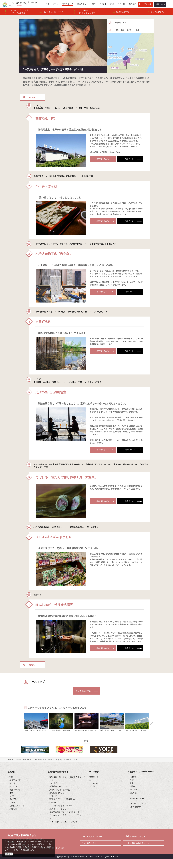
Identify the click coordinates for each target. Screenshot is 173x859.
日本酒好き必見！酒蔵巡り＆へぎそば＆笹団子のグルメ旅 (55, 759)
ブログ (92, 786)
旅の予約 (13, 799)
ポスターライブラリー (58, 809)
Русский (133, 789)
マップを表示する (83, 691)
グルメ (12, 783)
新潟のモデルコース (23, 759)
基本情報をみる (103, 159)
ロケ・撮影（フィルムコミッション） (65, 821)
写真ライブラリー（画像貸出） (62, 799)
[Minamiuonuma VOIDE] (103, 750)
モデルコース (15, 786)
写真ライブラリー (94, 836)
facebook (93, 776)
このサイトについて (57, 783)
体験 (11, 793)
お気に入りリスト (16, 805)
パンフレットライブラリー (60, 805)
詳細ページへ (130, 159)
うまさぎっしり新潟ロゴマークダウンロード (67, 817)
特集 (11, 776)
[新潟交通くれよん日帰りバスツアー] (69, 750)
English (132, 776)
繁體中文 (133, 786)
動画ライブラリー (56, 802)
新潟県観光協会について (59, 786)
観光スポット (15, 789)
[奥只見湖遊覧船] (35, 750)
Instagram (94, 783)
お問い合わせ (135, 806)
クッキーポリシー (13, 850)
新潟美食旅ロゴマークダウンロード (64, 812)
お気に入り (147, 4)
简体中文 (133, 783)
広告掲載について (56, 793)
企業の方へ (160, 4)
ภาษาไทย (133, 793)
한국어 (132, 780)
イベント (13, 796)
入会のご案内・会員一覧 (59, 789)
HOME (10, 759)
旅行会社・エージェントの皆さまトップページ (67, 778)
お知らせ (13, 809)
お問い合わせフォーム (139, 843)
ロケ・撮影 (91, 843)
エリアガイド (15, 780)
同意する (8, 854)
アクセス (13, 802)
